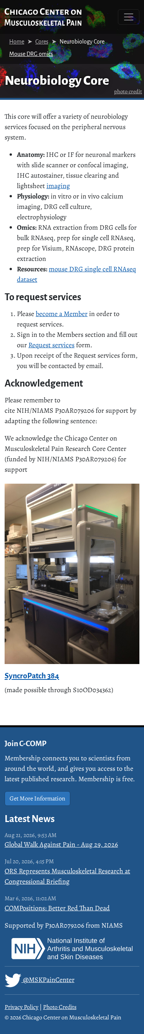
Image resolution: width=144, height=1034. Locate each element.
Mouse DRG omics (31, 54)
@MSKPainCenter (48, 979)
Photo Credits (59, 1007)
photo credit (128, 91)
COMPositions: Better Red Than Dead (57, 908)
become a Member (62, 313)
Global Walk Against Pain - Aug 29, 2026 (61, 844)
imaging (58, 185)
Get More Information (37, 798)
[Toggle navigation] (128, 17)
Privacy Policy (21, 1007)
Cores (41, 42)
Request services (51, 345)
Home (16, 42)
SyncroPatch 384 (32, 676)
